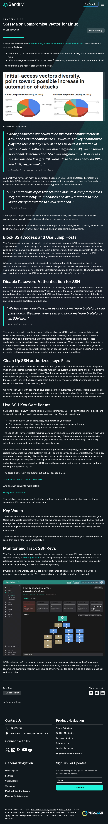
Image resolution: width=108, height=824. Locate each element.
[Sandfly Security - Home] (14, 4)
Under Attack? (11, 781)
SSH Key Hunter (30, 557)
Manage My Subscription (16, 796)
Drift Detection (62, 743)
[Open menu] (102, 4)
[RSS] (19, 750)
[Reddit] (30, 750)
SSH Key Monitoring (65, 733)
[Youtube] (24, 750)
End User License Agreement (43, 809)
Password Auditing (64, 738)
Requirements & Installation (69, 753)
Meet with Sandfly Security (17, 791)
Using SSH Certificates (14, 492)
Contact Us (10, 786)
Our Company (11, 771)
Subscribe (79, 787)
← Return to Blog (12, 702)
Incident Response (64, 748)
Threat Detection (64, 728)
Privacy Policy (65, 809)
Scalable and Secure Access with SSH (22, 479)
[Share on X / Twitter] (91, 693)
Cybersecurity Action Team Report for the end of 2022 (56, 43)
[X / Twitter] (7, 750)
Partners (9, 776)
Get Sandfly (91, 4)
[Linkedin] (13, 750)
